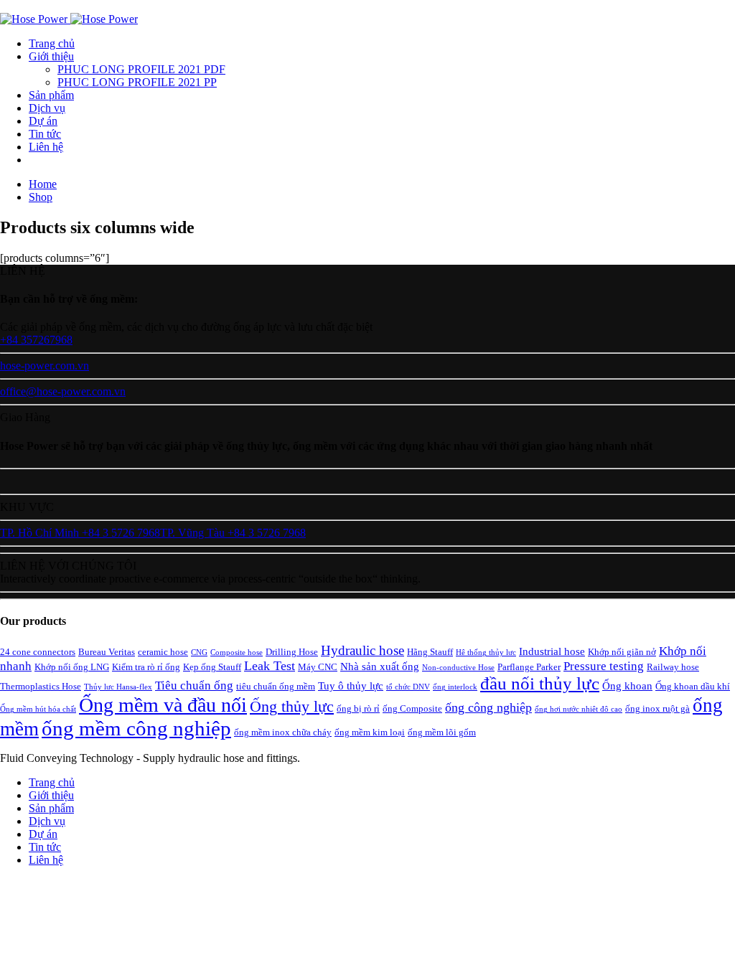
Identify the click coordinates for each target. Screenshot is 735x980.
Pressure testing (603, 666)
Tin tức (45, 134)
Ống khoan (627, 685)
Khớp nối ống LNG (71, 666)
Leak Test (269, 666)
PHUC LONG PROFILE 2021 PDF (141, 69)
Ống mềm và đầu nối (163, 705)
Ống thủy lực (292, 706)
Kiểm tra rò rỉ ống (146, 666)
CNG (199, 652)
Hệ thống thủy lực (486, 652)
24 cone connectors (37, 651)
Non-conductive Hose (458, 668)
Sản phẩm (51, 95)
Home (43, 184)
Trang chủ (52, 43)
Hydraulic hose (362, 650)
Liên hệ (46, 147)
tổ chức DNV (408, 687)
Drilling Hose (292, 651)
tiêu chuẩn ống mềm (275, 686)
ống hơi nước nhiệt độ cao (578, 709)
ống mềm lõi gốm (442, 732)
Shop (40, 197)
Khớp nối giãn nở (622, 651)
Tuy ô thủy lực (350, 685)
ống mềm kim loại (369, 732)
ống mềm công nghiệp (136, 728)
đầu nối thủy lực (539, 683)
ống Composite (412, 708)
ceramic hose (163, 651)
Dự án (43, 121)
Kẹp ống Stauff (212, 666)
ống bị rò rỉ (358, 708)
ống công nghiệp (488, 707)
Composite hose (236, 652)
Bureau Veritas (106, 651)
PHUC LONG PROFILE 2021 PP (137, 82)
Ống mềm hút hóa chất (38, 709)
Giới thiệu (51, 56)
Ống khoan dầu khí (692, 686)
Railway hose (673, 666)
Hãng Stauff (430, 651)
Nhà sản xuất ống (379, 666)
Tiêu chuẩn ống (194, 685)
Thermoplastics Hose (40, 686)
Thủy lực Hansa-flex (118, 687)
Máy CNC (317, 666)
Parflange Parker (529, 666)
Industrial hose (552, 651)
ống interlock (455, 687)
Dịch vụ (47, 108)
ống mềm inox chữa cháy (283, 732)
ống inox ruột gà (657, 708)
